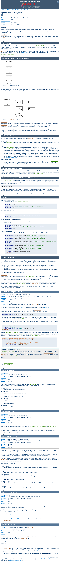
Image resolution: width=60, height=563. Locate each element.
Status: (3, 19)
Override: (3, 299)
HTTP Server (8, 9)
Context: (3, 298)
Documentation (15, 9)
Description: (4, 17)
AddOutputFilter (41, 45)
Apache (2, 9)
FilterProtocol (30, 276)
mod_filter (4, 35)
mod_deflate (37, 310)
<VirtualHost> (14, 334)
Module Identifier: (5, 21)
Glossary (46, 559)
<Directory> (22, 334)
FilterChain (54, 161)
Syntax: (3, 296)
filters (5, 366)
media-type (47, 307)
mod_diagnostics (39, 550)
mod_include (7, 520)
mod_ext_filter (48, 353)
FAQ (42, 559)
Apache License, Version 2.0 (15, 560)
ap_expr (11, 513)
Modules (29, 9)
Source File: (4, 22)
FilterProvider (10, 147)
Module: (3, 303)
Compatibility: (5, 24)
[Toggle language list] (2, 15)
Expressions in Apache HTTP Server (13, 518)
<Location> (31, 334)
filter (22, 307)
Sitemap (51, 559)
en (56, 557)
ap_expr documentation (11, 157)
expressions (25, 52)
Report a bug (56, 559)
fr (58, 557)
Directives (38, 559)
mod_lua (3, 354)
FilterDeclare (10, 142)
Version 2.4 (23, 9)
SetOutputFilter (8, 364)
